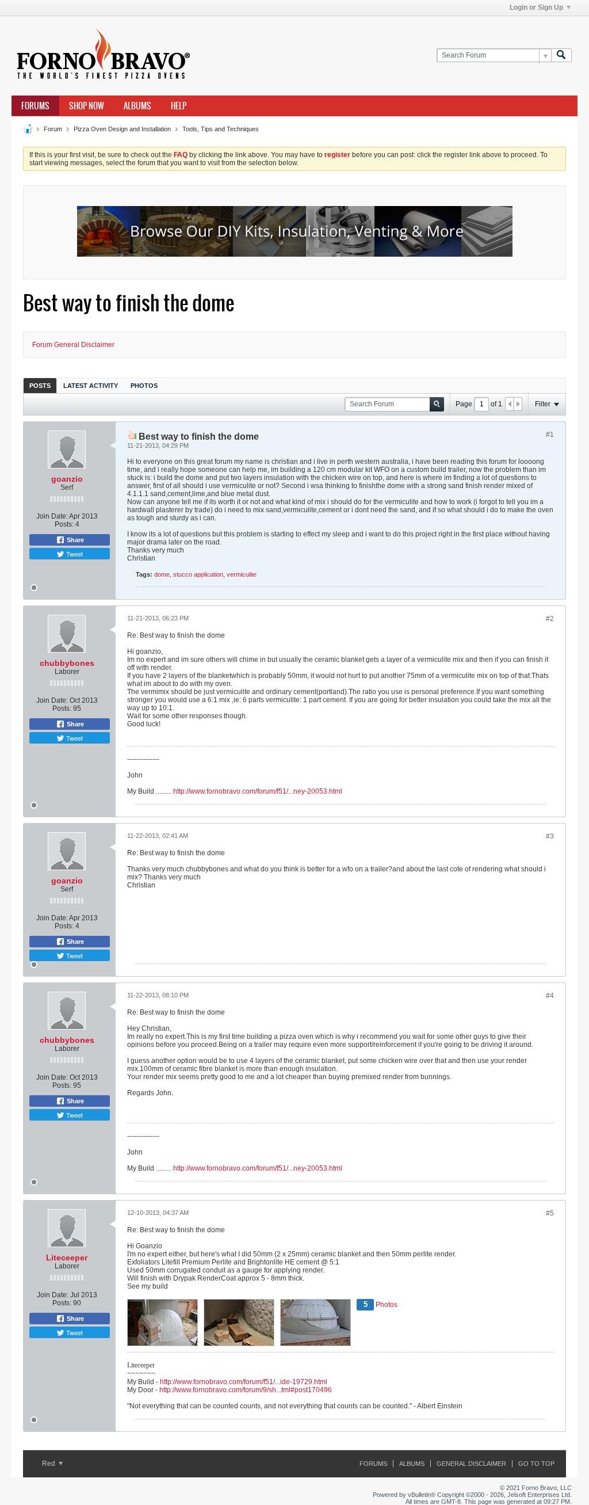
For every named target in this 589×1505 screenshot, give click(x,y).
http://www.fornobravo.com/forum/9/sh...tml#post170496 (245, 1390)
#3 (550, 836)
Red (49, 1464)
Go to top (536, 1463)
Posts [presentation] (40, 385)
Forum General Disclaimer (73, 345)
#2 (550, 619)
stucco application (198, 574)
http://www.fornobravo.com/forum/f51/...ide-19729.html (243, 1382)
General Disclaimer (471, 1463)
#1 (550, 434)
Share (74, 539)
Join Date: (52, 516)
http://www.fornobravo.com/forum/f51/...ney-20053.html (257, 791)
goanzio (67, 478)
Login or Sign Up (536, 7)
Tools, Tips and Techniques (220, 128)
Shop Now (86, 106)
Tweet (73, 553)
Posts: (64, 524)
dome (162, 574)
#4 (550, 996)
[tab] (40, 385)
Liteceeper (66, 1257)
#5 (550, 1213)
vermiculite (242, 574)
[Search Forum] (561, 55)
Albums (137, 106)
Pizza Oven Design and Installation (122, 128)
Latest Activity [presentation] (90, 385)
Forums (35, 106)
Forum (53, 128)
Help (178, 106)
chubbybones (67, 663)
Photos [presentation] (144, 385)
